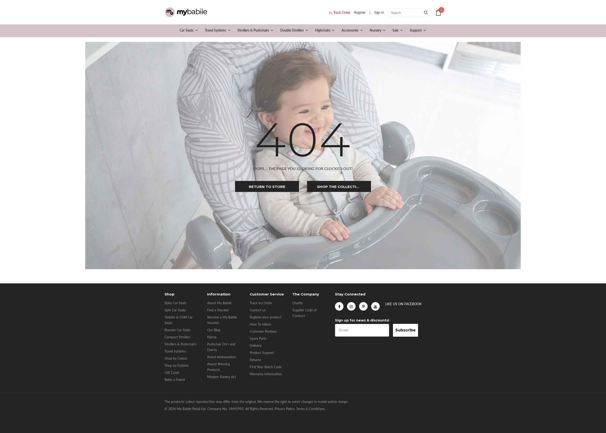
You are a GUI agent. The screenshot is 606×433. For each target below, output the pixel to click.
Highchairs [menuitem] (322, 30)
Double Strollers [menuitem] (292, 30)
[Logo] (186, 12)
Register (360, 12)
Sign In (379, 12)
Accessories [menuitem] (350, 30)
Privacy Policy (284, 409)
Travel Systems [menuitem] (215, 30)
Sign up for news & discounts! (362, 320)
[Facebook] (339, 306)
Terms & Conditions (310, 409)
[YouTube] (375, 306)
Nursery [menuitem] (375, 30)
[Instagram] (351, 306)
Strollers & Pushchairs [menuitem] (253, 30)
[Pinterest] (363, 306)
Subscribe (405, 330)
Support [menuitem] (416, 30)
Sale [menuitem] (395, 30)
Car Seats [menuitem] (186, 30)
